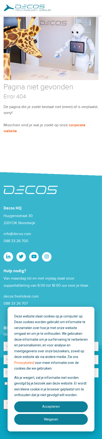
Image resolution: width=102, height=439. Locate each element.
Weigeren (51, 419)
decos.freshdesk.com (21, 296)
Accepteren (51, 406)
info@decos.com (17, 234)
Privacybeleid (24, 363)
